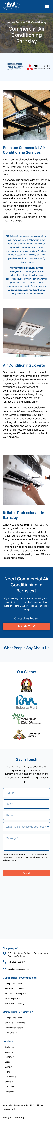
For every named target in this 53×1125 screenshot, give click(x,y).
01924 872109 (36, 293)
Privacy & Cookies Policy (13, 1117)
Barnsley (8, 1067)
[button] (47, 6)
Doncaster (9, 1086)
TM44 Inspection (12, 998)
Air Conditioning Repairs (15, 993)
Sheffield (9, 1081)
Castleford (9, 1047)
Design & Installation (13, 983)
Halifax (8, 1072)
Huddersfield (10, 1076)
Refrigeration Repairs (14, 1027)
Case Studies (10, 1032)
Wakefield (9, 1052)
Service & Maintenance (15, 988)
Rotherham (9, 1091)
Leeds (7, 1062)
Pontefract (9, 1057)
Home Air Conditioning (14, 1003)
